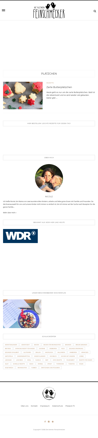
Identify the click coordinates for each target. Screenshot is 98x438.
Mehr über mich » (9, 212)
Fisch (63, 348)
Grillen (38, 352)
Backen (36, 345)
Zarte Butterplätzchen (59, 87)
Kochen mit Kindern (68, 356)
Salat (7, 364)
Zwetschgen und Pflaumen (50, 368)
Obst (46, 360)
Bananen (68, 345)
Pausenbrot (70, 360)
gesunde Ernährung (76, 348)
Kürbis (81, 356)
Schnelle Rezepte (19, 364)
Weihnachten (22, 368)
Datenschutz (57, 406)
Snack (31, 364)
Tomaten (71, 364)
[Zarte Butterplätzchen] (23, 95)
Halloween (61, 352)
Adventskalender (11, 345)
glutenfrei (27, 352)
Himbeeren (73, 352)
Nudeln (38, 360)
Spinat (49, 364)
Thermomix (60, 364)
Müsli (29, 360)
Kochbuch (53, 356)
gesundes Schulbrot (12, 352)
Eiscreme (42, 348)
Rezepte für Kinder (85, 360)
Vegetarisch (9, 368)
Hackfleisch (49, 352)
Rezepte (50, 83)
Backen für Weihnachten (52, 345)
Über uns (24, 406)
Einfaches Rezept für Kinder (25, 348)
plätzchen (49, 73)
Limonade (8, 360)
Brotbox (8, 348)
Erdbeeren (53, 348)
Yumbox (34, 368)
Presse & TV (70, 406)
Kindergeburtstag (23, 356)
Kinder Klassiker (39, 356)
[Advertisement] (49, 51)
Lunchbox (19, 360)
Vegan (81, 364)
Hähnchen (84, 352)
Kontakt (34, 406)
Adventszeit (25, 345)
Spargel (40, 364)
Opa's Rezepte (57, 360)
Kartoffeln (9, 356)
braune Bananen (81, 345)
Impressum (45, 406)
